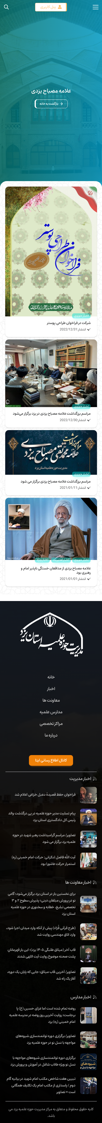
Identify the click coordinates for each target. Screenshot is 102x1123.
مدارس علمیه (51, 712)
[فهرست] (95, 7)
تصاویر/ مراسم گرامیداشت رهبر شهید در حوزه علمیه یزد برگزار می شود (44, 838)
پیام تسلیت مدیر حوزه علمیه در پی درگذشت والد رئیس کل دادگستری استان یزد (41, 816)
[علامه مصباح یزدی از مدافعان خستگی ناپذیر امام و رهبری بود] (51, 501)
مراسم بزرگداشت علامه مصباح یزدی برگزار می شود (56, 481)
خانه (51, 677)
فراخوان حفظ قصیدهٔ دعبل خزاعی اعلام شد (45, 794)
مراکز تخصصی (51, 723)
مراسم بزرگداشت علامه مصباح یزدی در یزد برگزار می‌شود (52, 413)
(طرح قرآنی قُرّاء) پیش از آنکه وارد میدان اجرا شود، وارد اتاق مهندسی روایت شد (40, 931)
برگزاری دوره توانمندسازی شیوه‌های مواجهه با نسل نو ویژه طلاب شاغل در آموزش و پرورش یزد (42, 1061)
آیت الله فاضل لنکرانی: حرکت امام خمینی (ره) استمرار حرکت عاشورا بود (43, 860)
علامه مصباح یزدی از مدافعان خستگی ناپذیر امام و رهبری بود (56, 570)
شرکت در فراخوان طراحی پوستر (69, 323)
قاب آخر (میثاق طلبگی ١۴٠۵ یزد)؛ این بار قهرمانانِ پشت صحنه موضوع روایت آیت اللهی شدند (41, 953)
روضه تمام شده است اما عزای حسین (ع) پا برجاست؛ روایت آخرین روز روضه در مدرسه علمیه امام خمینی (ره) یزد (42, 1015)
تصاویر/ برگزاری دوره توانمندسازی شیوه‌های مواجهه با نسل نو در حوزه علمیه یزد (45, 1039)
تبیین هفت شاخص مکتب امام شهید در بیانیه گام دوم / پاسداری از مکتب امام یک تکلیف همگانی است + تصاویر (41, 1085)
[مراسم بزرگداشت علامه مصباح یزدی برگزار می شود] (51, 433)
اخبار (51, 689)
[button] (6, 7)
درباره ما (51, 735)
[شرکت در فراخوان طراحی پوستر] (51, 190)
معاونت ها (51, 700)
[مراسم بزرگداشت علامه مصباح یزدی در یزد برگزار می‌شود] (51, 342)
